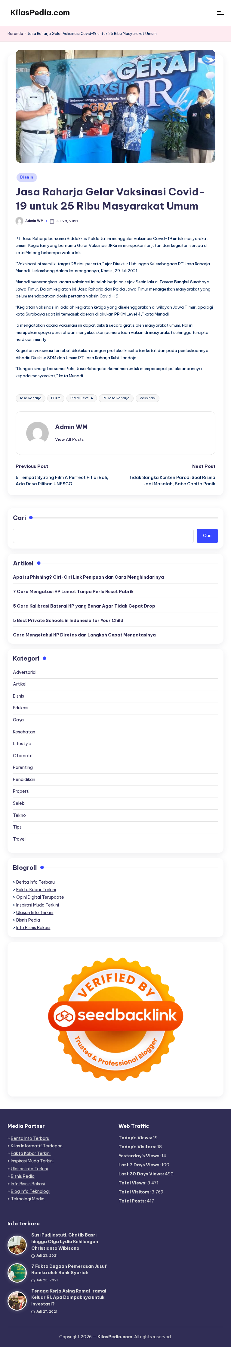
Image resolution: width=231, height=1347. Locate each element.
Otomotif (23, 755)
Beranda (15, 33)
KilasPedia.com (40, 12)
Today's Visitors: (138, 1146)
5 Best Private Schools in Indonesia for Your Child (68, 620)
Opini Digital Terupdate (40, 897)
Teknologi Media (28, 1199)
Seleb (19, 803)
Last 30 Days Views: (142, 1174)
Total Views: (133, 1183)
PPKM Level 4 (81, 398)
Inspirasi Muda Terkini (37, 905)
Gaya (18, 720)
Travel (19, 839)
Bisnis (26, 177)
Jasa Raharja (31, 398)
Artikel (19, 684)
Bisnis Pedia (28, 920)
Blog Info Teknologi (30, 1191)
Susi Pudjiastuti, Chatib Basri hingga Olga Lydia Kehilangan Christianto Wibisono (64, 1241)
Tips (17, 827)
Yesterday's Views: (140, 1156)
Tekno (19, 815)
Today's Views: (136, 1137)
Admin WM (71, 427)
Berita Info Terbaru (35, 882)
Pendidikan (24, 779)
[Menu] (220, 13)
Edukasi (20, 708)
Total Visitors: (135, 1192)
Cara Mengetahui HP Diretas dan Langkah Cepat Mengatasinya (84, 635)
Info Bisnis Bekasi (33, 927)
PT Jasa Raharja (116, 398)
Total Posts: (133, 1201)
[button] (69, 439)
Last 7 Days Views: (140, 1165)
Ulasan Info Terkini (34, 912)
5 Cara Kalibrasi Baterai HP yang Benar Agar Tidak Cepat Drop (84, 606)
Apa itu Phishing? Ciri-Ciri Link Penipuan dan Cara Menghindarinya (88, 577)
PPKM (55, 398)
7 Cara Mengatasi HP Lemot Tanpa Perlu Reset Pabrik (73, 591)
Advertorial (24, 672)
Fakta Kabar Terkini (36, 889)
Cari (19, 517)
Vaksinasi (148, 398)
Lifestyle (22, 743)
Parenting (23, 767)
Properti (21, 791)
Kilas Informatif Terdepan (37, 1146)
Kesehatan (24, 732)
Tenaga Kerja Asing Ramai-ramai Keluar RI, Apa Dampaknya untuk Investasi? (68, 1297)
